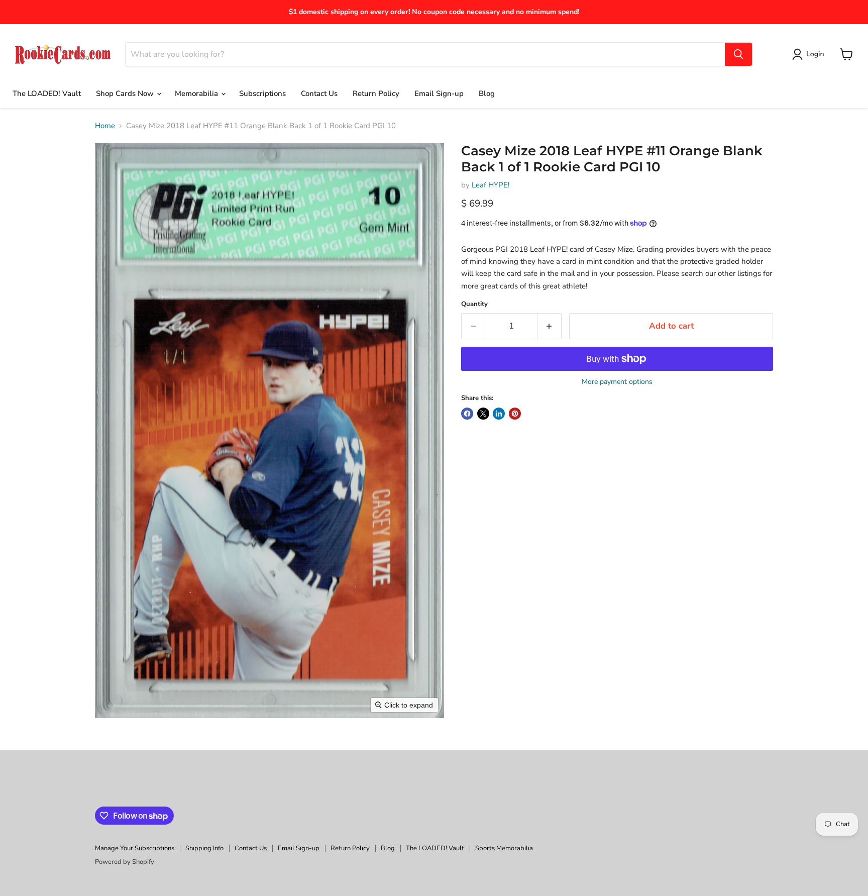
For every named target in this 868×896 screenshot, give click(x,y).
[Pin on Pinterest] (515, 414)
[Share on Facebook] (467, 414)
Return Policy (376, 93)
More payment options (617, 382)
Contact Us (319, 93)
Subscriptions (262, 93)
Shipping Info (204, 848)
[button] (810, 54)
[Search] (738, 54)
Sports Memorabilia (504, 848)
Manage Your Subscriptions (134, 848)
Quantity (474, 304)
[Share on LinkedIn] (499, 414)
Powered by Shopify (124, 861)
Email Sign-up (439, 93)
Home (105, 126)
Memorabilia (197, 93)
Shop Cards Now (126, 93)
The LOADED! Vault (47, 93)
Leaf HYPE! (490, 185)
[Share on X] (483, 414)
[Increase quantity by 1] (549, 326)
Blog (487, 93)
